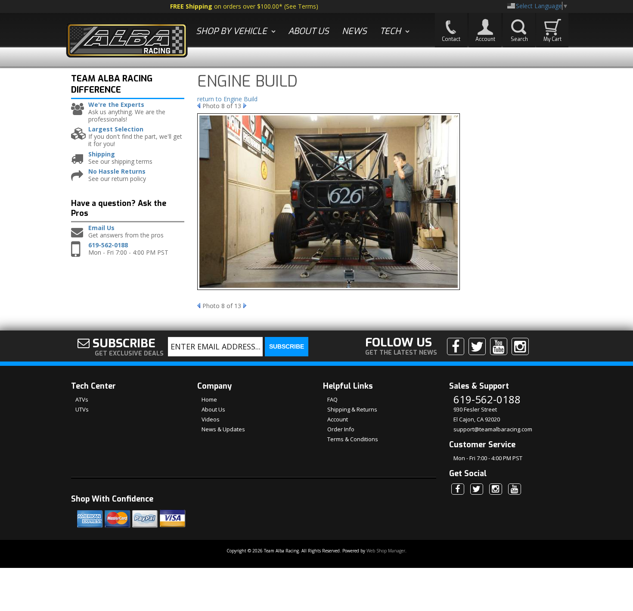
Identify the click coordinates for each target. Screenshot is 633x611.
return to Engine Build (227, 99)
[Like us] (455, 346)
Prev (198, 105)
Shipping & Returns (352, 409)
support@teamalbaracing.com (492, 429)
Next (244, 105)
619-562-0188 (108, 245)
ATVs (81, 399)
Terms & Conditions (352, 439)
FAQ (332, 399)
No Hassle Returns (117, 171)
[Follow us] (477, 346)
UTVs (82, 409)
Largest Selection (115, 129)
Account (337, 419)
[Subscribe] (498, 346)
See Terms (301, 6)
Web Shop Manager (385, 551)
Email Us (101, 228)
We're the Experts (116, 105)
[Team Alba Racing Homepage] (127, 41)
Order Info (340, 429)
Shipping (101, 154)
